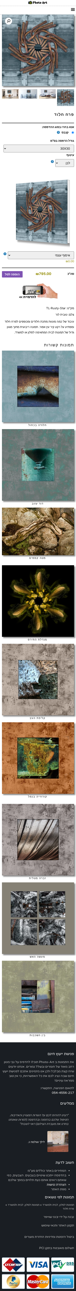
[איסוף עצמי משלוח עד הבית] (39, 255)
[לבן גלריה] (39, 163)
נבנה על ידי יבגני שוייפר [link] (58, 1217)
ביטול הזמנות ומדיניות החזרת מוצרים (49, 1237)
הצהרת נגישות (56, 1185)
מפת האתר (58, 1189)
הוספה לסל (12, 274)
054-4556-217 (63, 1093)
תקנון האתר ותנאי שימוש (57, 1225)
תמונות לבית (56, 332)
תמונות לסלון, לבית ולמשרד (58, 1204)
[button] (73, 9)
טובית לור (61, 314)
